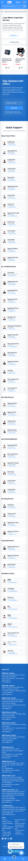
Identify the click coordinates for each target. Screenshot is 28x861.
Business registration (8, 823)
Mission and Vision (20, 823)
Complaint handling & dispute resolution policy (7, 828)
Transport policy (19, 830)
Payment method (19, 825)
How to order (6, 835)
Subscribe (14, 108)
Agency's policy (7, 821)
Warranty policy (19, 834)
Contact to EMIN (7, 832)
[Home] (1, 11)
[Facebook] (2, 838)
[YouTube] (5, 838)
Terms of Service (9, 112)
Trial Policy (18, 832)
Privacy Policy (18, 112)
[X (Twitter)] (8, 838)
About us (5, 819)
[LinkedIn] (11, 838)
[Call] (14, 858)
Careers (5, 825)
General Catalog (7, 834)
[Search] (24, 6)
